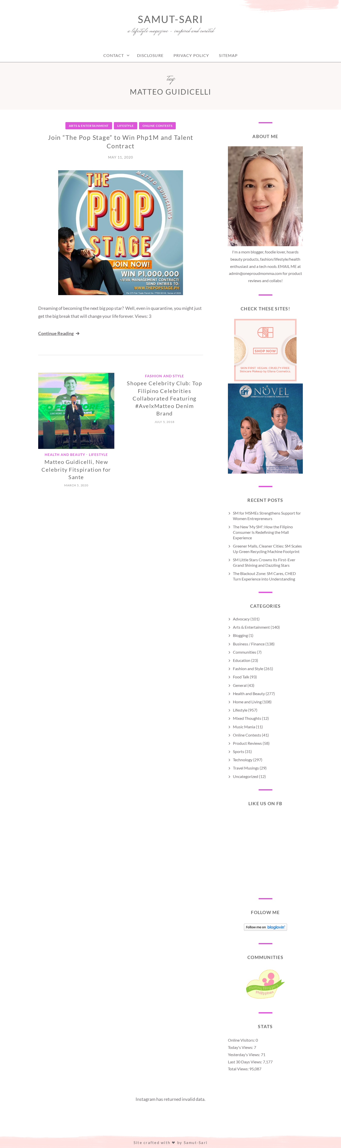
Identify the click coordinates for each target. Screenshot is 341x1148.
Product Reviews (247, 743)
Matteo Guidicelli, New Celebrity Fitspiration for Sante (76, 469)
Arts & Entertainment (89, 126)
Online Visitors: (242, 1040)
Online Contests (157, 126)
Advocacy (241, 618)
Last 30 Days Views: (245, 1061)
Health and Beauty (65, 454)
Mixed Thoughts (247, 718)
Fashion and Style (164, 376)
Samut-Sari (170, 19)
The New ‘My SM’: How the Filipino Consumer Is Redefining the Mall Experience (263, 532)
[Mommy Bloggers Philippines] (265, 998)
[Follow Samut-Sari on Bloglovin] (265, 929)
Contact (113, 55)
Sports (238, 751)
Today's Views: (241, 1047)
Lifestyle (125, 126)
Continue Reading (56, 333)
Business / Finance (249, 643)
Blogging (240, 635)
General (240, 685)
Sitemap (228, 55)
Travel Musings (246, 767)
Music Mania (244, 726)
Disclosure (150, 55)
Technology (242, 759)
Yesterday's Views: (244, 1054)
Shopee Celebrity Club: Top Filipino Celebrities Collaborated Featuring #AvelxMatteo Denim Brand (164, 398)
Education (241, 660)
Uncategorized (245, 776)
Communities (244, 652)
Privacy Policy (191, 55)
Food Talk (241, 676)
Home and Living (247, 701)
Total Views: (238, 1068)
